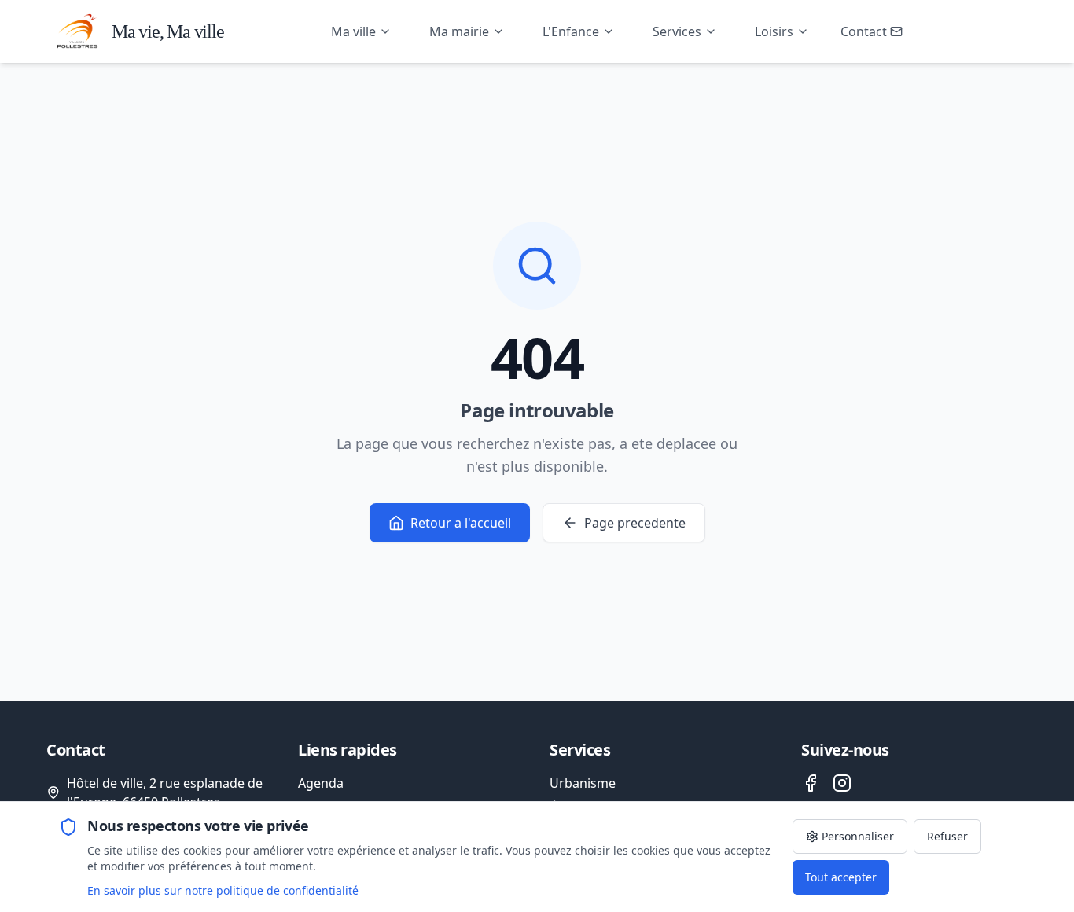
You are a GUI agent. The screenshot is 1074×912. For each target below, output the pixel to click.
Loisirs (774, 31)
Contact (863, 31)
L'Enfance (571, 31)
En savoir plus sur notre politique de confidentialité (223, 890)
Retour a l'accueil (460, 522)
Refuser (947, 836)
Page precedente (635, 522)
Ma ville (353, 31)
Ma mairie (459, 31)
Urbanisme (583, 783)
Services (677, 31)
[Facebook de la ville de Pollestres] (810, 783)
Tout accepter (841, 877)
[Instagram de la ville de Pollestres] (842, 783)
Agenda (321, 783)
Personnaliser (858, 836)
